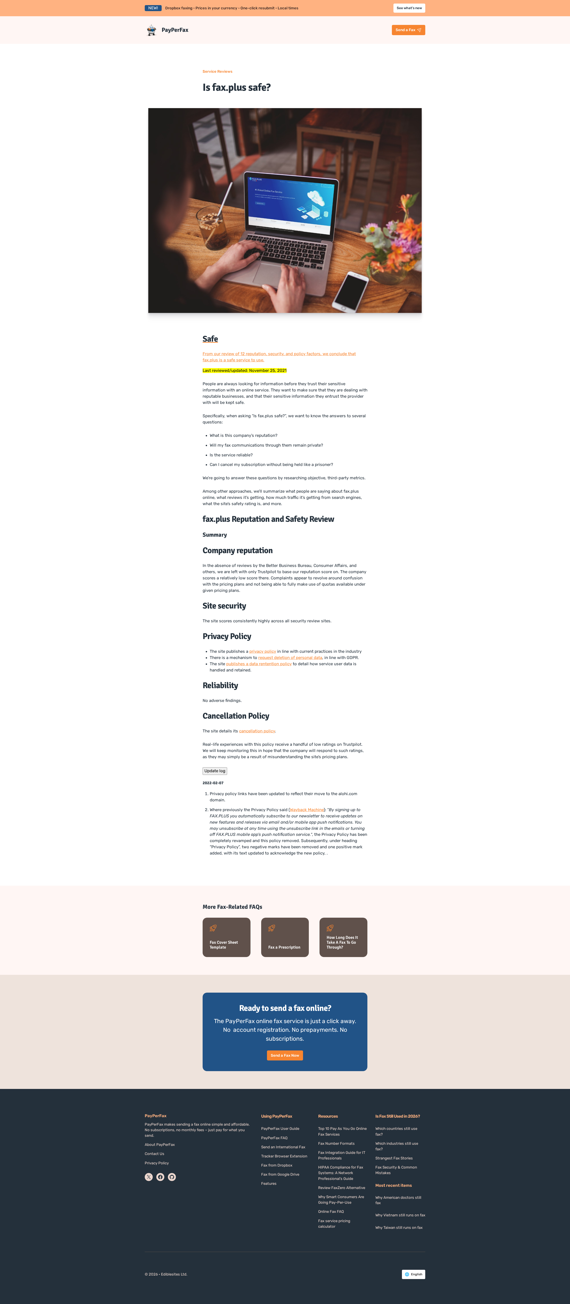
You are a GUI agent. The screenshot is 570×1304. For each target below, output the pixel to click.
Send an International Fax (283, 1147)
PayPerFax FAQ (274, 1138)
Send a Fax (405, 30)
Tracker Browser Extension (284, 1156)
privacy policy (262, 651)
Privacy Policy (157, 1163)
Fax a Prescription (284, 947)
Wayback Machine (307, 809)
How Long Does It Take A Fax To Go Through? (342, 942)
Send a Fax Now (285, 1055)
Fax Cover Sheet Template (224, 945)
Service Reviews (217, 71)
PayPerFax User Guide (280, 1128)
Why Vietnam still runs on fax (400, 1215)
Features (269, 1183)
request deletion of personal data (290, 657)
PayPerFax (175, 30)
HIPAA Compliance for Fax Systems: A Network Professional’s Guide (340, 1173)
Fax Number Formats (336, 1143)
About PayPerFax (160, 1144)
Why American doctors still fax (398, 1200)
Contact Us (154, 1153)
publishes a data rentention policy (259, 663)
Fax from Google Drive (280, 1174)
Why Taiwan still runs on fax (399, 1227)
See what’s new (409, 8)
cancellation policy (257, 731)
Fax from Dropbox (276, 1165)
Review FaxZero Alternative (341, 1187)
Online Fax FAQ (331, 1211)
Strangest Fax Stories (394, 1158)
